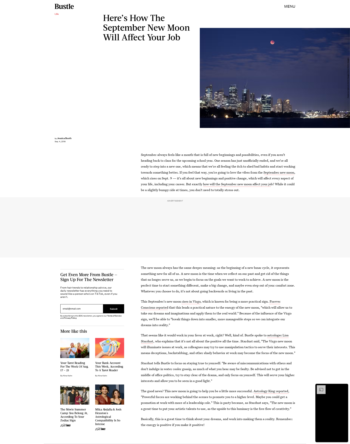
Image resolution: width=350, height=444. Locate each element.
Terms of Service (114, 316)
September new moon (278, 172)
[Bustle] (64, 6)
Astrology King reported (271, 391)
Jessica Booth (64, 138)
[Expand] (319, 387)
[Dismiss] (344, 387)
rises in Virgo (191, 301)
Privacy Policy (70, 318)
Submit (114, 308)
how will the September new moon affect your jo (237, 184)
